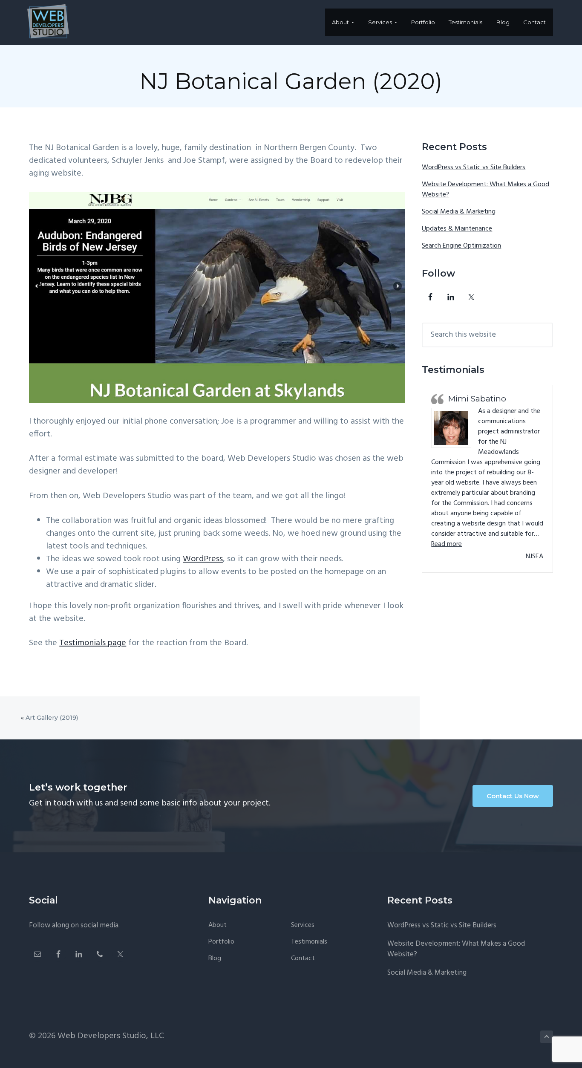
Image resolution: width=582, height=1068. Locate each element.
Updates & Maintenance (457, 228)
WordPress (203, 559)
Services (302, 925)
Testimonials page (92, 643)
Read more (446, 544)
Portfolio (221, 942)
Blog (214, 958)
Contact (303, 958)
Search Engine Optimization (461, 245)
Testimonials (309, 942)
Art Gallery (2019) (52, 718)
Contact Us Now (513, 796)
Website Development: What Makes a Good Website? (485, 189)
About (217, 925)
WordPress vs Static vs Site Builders (473, 167)
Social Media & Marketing (459, 211)
